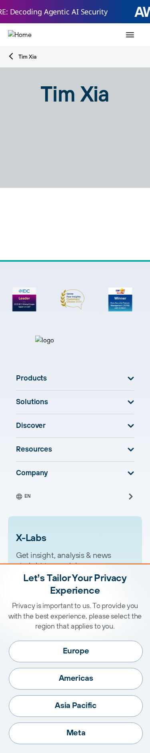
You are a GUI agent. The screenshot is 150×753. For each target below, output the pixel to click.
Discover (31, 425)
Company (32, 473)
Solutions (32, 402)
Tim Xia (27, 57)
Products (31, 378)
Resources (34, 449)
